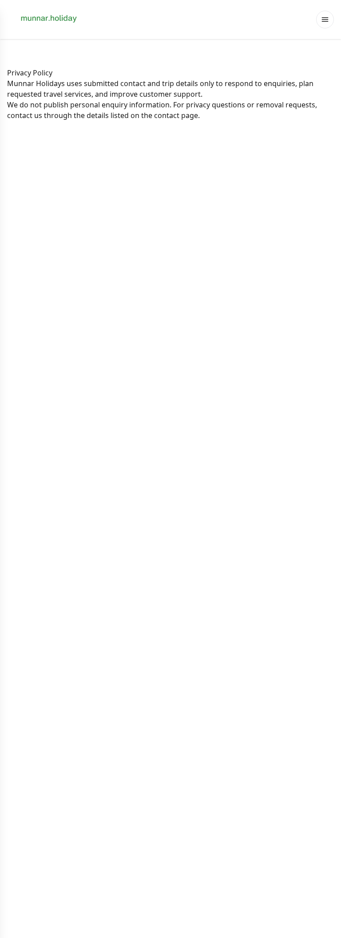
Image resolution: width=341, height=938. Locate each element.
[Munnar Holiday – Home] (49, 19)
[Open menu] (325, 19)
